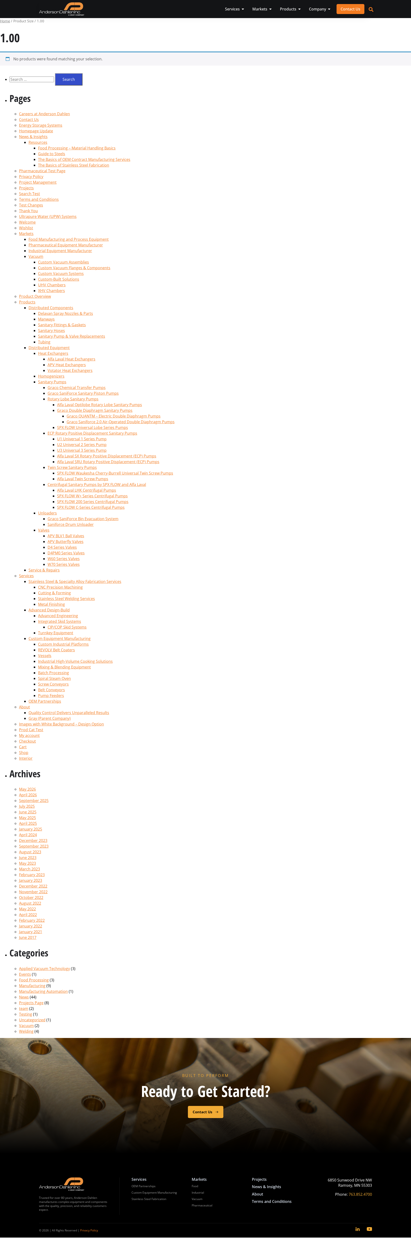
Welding (26, 1031)
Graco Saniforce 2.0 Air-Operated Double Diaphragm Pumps (121, 421)
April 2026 (28, 794)
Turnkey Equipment (55, 632)
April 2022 (28, 914)
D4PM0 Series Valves (66, 553)
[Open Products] (299, 9)
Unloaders (47, 513)
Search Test (29, 193)
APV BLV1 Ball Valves (66, 535)
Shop (23, 752)
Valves (43, 530)
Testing (25, 1014)
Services (26, 575)
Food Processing (34, 980)
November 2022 (33, 891)
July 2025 (27, 806)
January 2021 (30, 931)
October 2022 (31, 897)
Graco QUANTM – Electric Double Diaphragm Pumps (114, 416)
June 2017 (27, 937)
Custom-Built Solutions (58, 279)
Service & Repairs (44, 570)
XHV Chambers (51, 290)
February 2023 (32, 874)
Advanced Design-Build (49, 610)
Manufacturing (32, 985)
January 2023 (30, 880)
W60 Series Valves (64, 558)
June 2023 (27, 857)
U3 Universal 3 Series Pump (82, 450)
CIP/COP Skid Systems (67, 627)
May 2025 (27, 817)
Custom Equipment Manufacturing (60, 638)
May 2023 (27, 863)
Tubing (44, 342)
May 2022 (27, 909)
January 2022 (30, 926)
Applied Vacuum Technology (44, 968)
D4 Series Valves (62, 547)
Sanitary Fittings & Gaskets (62, 324)
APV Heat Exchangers (67, 364)
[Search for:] (32, 79)
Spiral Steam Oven (54, 678)
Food (195, 1186)
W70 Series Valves (64, 564)
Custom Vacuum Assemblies (63, 262)
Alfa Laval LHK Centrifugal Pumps (86, 490)
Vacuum (36, 256)
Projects (26, 188)
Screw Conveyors (53, 684)
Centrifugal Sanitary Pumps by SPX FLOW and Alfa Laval (97, 484)
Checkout (27, 741)
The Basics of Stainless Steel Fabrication (73, 165)
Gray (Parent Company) (50, 718)
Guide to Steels (51, 153)
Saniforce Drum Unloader (71, 524)
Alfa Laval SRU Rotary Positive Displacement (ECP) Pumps (108, 461)
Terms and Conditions (39, 199)
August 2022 (30, 903)
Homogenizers (51, 376)
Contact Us (29, 119)
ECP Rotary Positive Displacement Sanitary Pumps (92, 433)
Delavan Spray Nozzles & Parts (65, 313)
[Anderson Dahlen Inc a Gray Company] (61, 9)
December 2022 (33, 886)
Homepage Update (36, 131)
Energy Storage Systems (40, 125)
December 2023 (33, 840)
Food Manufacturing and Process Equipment (69, 239)
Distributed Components (51, 307)
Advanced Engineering (58, 615)
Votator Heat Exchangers (70, 370)
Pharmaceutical (202, 1205)
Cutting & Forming (54, 592)
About (24, 707)
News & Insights (33, 136)
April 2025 (28, 823)
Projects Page (31, 1002)
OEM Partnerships (45, 701)
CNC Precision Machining (60, 587)
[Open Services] (243, 9)
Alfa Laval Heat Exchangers (71, 359)
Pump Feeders (51, 695)
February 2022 (32, 920)
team (23, 1008)
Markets (26, 233)
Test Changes (31, 205)
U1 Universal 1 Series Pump (82, 439)
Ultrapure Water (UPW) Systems (48, 216)
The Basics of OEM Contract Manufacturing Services (84, 159)
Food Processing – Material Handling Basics (77, 148)
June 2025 (27, 812)
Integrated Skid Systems (59, 621)
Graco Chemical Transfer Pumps (77, 387)
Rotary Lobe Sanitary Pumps (73, 399)
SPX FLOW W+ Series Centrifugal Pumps (92, 496)
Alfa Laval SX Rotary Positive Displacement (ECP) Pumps (106, 456)
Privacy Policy (31, 176)
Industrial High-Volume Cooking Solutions (75, 661)
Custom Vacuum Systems (61, 273)
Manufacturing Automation (43, 991)
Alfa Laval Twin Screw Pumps (82, 478)
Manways (46, 319)
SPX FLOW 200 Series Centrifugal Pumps (92, 501)
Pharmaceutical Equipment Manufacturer (66, 245)
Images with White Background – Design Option (61, 724)
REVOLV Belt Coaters (56, 650)
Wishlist (26, 228)
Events (25, 974)
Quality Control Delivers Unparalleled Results (69, 712)
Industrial (198, 1193)
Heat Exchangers (53, 353)
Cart (23, 746)
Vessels (44, 655)
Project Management (38, 182)
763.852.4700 (360, 1194)
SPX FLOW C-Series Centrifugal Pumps (91, 507)
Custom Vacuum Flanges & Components (74, 267)
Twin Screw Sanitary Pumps (72, 467)
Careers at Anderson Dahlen (44, 113)
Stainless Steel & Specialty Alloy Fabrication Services (75, 581)
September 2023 (34, 846)
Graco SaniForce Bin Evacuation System (83, 518)
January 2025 (30, 829)
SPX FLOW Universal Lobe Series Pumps (92, 427)
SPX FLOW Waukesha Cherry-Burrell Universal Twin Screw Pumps (115, 473)
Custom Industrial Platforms (63, 644)
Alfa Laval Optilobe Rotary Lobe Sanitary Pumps (99, 404)
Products (27, 302)
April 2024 (28, 834)
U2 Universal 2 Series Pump (82, 444)
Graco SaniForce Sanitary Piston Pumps (83, 393)
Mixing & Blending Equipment (64, 667)
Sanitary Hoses (51, 330)
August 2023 (30, 852)
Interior (26, 758)
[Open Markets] (270, 9)
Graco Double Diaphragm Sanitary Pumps (94, 410)
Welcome (27, 222)
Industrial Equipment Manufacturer (60, 250)
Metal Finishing (51, 604)
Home (5, 21)
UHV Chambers (52, 285)
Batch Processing (53, 672)
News (24, 997)
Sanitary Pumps (52, 381)
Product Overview (35, 296)
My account (29, 735)
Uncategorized (32, 1020)
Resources (38, 142)
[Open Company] (329, 9)
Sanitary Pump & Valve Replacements (71, 336)
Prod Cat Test (31, 729)
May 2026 (27, 789)
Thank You (28, 210)
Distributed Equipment (49, 347)
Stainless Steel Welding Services (66, 598)
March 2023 (29, 869)
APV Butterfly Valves (65, 541)
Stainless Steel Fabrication (149, 1199)
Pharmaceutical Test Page (42, 170)
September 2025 (34, 800)
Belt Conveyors (51, 689)
